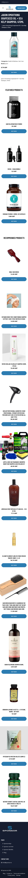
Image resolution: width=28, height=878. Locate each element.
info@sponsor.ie (5, 2)
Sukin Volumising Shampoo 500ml (14, 664)
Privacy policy (11, 875)
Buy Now (14, 72)
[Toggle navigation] (3, 8)
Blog (5, 852)
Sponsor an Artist (8, 846)
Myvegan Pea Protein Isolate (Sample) (14, 756)
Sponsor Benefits (8, 849)
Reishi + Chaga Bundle (14, 169)
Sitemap (18, 875)
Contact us (9, 873)
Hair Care (21, 61)
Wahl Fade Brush (14, 272)
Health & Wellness (13, 61)
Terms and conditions (19, 873)
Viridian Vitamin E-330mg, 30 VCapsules (14, 214)
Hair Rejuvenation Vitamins (14, 124)
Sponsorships (7, 843)
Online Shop (21, 8)
